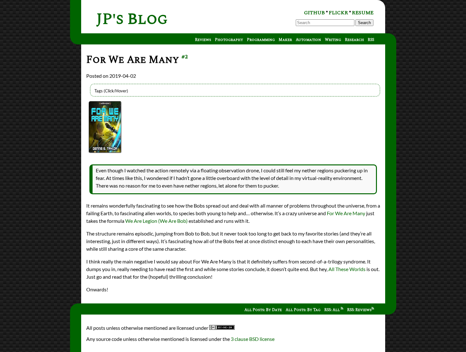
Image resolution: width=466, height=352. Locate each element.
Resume (362, 13)
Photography (229, 40)
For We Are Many (346, 213)
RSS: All (332, 310)
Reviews (203, 40)
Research (354, 40)
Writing (333, 40)
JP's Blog (132, 19)
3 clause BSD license (253, 339)
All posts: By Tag (303, 310)
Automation (308, 40)
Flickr (338, 13)
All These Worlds (347, 269)
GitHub (314, 13)
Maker (285, 40)
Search (364, 22)
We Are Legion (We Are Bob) (156, 221)
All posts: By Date (263, 310)
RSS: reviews (359, 310)
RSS (371, 40)
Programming (261, 40)
